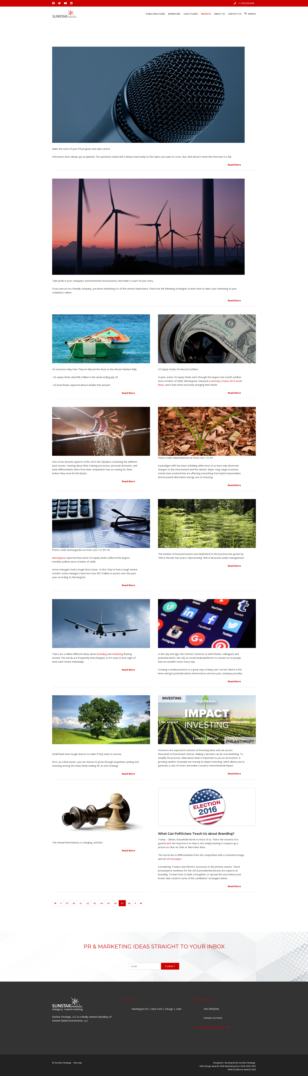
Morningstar (59, 557)
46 (115, 903)
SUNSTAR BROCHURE (209, 1027)
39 (67, 903)
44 (101, 903)
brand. (167, 843)
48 (129, 903)
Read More (234, 164)
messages (175, 858)
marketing (117, 654)
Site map (77, 1062)
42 (87, 903)
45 (108, 903)
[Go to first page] (55, 903)
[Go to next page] (135, 903)
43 (94, 903)
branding (102, 654)
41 (80, 903)
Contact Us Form (213, 1017)
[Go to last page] (141, 903)
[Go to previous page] (61, 903)
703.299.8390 (212, 1008)
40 (74, 903)
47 (122, 903)
